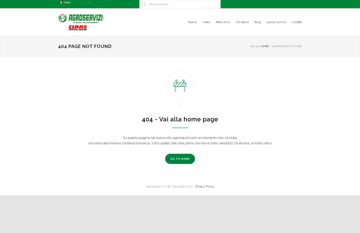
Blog (257, 22)
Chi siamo (242, 22)
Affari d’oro (223, 22)
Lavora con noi (276, 22)
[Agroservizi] (96, 22)
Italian (67, 2)
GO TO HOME (180, 158)
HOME (265, 46)
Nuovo (192, 22)
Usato (206, 22)
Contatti (297, 22)
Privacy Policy (204, 186)
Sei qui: (255, 46)
